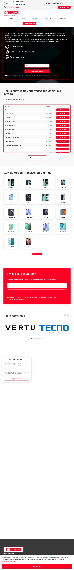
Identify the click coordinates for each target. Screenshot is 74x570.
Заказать (63, 109)
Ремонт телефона (19, 1)
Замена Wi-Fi (8, 117)
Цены (23, 18)
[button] (65, 315)
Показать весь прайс (37, 158)
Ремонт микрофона (10, 129)
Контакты (62, 18)
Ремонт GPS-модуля (10, 121)
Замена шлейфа (9, 133)
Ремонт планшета (19, 4)
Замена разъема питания (12, 137)
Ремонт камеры (9, 141)
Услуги (11, 18)
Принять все (37, 566)
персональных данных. (52, 75)
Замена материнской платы (13, 145)
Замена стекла (9, 113)
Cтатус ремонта (64, 7)
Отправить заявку (37, 71)
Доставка (49, 18)
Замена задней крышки (12, 149)
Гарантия (34, 18)
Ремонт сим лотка (10, 125)
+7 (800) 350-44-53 (13, 7)
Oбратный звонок (29, 23)
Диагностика (8, 110)
